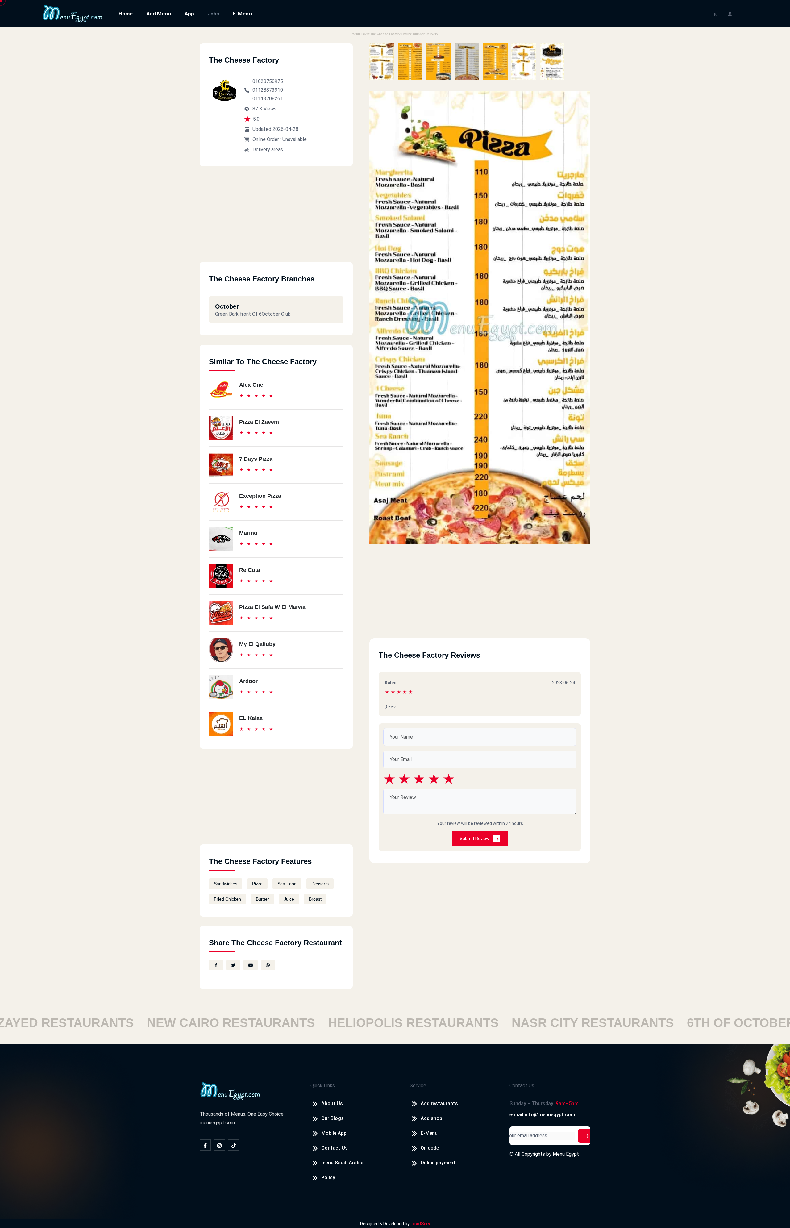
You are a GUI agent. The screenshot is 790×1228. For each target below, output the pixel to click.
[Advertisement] (276, 219)
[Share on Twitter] (233, 965)
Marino (248, 533)
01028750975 (267, 81)
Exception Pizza (260, 496)
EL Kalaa (251, 718)
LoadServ (420, 1223)
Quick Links (322, 1086)
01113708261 (267, 99)
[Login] (730, 13)
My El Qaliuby (257, 644)
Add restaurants (439, 1103)
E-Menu (242, 13)
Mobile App (334, 1133)
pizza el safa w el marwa (272, 607)
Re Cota (249, 570)
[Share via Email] (250, 965)
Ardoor (248, 681)
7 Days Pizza (255, 459)
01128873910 (267, 90)
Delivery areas (267, 149)
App (189, 13)
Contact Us (334, 1148)
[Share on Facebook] (216, 965)
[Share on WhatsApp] (268, 965)
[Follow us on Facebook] (205, 1145)
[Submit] (586, 1136)
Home (125, 13)
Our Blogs (332, 1118)
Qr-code (430, 1148)
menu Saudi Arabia (342, 1163)
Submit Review (475, 838)
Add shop (431, 1118)
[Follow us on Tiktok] (233, 1145)
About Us (332, 1103)
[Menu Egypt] (72, 13)
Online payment (438, 1163)
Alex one (251, 385)
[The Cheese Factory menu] (381, 61)
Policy (328, 1177)
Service (418, 1086)
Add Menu (158, 13)
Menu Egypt (566, 1154)
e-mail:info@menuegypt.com (542, 1115)
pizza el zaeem (259, 422)
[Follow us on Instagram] (219, 1145)
